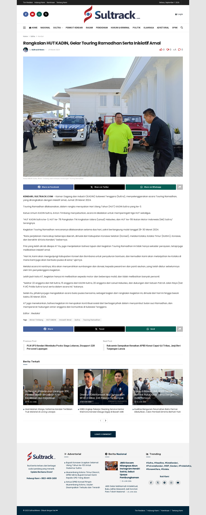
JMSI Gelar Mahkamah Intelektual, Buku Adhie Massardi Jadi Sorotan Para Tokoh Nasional (121, 489)
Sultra (57, 28)
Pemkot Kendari (74, 28)
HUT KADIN (51, 320)
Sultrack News (38, 50)
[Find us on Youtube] (32, 14)
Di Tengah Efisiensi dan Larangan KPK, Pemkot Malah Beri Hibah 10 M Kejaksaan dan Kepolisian (47, 395)
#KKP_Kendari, (171, 466)
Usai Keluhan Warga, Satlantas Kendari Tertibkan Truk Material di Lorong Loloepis (48, 410)
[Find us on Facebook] (25, 14)
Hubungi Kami (39, 3)
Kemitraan (51, 3)
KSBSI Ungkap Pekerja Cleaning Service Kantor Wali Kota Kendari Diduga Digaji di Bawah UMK (102, 410)
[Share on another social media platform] (180, 187)
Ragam (89, 28)
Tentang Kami (61, 3)
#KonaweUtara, (153, 469)
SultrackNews (34, 510)
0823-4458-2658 (48, 478)
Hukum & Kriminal (120, 28)
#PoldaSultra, (185, 466)
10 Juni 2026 (141, 402)
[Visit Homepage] (112, 14)
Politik (136, 28)
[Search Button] (182, 27)
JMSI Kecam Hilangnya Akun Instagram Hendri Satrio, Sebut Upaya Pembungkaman (130, 470)
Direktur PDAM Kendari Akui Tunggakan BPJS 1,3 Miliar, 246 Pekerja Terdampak (102, 396)
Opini (174, 28)
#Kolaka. (165, 469)
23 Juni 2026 (132, 492)
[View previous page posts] (101, 421)
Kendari (41, 36)
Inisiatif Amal (65, 320)
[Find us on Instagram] (171, 482)
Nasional (45, 28)
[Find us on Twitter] (46, 14)
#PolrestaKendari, (155, 466)
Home (34, 28)
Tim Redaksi (28, 3)
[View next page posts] (105, 421)
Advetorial (163, 28)
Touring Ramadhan (91, 320)
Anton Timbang (36, 320)
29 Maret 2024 (54, 50)
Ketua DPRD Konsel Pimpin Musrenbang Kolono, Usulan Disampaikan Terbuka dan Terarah (83, 484)
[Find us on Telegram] (164, 482)
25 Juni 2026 (86, 402)
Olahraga (148, 28)
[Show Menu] (24, 28)
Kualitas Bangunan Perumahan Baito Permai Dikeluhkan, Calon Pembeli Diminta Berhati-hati (157, 410)
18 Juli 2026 (31, 402)
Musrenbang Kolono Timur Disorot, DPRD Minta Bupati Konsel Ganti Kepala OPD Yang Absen (83, 475)
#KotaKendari (171, 463)
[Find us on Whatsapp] (39, 14)
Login (180, 14)
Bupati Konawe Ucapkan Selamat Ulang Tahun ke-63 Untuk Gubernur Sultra (82, 465)
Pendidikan (102, 28)
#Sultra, (150, 463)
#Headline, (159, 463)
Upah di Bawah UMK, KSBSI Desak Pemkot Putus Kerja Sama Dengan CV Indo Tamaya (157, 395)
